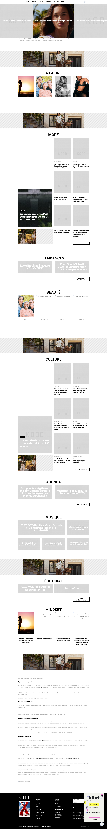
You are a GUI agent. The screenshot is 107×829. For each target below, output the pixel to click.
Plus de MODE (81, 243)
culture (80, 740)
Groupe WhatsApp (40, 812)
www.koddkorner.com (74, 758)
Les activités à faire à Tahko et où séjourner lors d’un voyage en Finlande (81, 425)
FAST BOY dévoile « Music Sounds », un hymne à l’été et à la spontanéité (41, 528)
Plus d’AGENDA (81, 504)
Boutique (57, 800)
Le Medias (38, 816)
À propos (20, 826)
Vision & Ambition (25, 99)
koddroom (41, 758)
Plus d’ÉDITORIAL (81, 599)
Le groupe (57, 799)
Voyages (56, 386)
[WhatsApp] (77, 1)
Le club (56, 804)
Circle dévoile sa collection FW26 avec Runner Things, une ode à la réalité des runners (34, 217)
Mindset (56, 1)
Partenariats (44, 319)
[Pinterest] (80, 1)
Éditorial (48, 1)
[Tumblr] (78, 1)
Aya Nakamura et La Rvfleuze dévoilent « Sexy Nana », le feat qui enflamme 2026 (78, 528)
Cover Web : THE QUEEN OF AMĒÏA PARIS (35, 588)
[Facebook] (75, 1)
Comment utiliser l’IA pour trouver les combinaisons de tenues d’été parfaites (35, 443)
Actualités (57, 802)
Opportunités (37, 826)
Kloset (75, 161)
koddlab (36, 758)
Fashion (40, 687)
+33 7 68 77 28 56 (58, 814)
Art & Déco (76, 386)
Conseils (62, 319)
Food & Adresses (58, 421)
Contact (24, 826)
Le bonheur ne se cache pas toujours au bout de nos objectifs (26, 104)
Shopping (22, 210)
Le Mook (38, 818)
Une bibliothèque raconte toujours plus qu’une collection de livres (80, 390)
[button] (53, 108)
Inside (63, 1)
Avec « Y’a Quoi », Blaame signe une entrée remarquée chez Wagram (78, 544)
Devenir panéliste (40, 814)
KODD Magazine (41, 740)
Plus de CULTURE (81, 469)
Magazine (26, 38)
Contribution (43, 826)
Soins (44, 99)
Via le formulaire (58, 815)
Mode (27, 1)
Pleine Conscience (63, 636)
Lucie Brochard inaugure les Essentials (35, 267)
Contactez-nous (57, 817)
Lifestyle (22, 437)
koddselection (31, 758)
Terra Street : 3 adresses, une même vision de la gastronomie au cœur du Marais (53, 21)
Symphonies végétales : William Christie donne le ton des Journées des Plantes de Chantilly (35, 492)
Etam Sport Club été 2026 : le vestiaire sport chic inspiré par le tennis (72, 267)
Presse (56, 803)
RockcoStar (72, 588)
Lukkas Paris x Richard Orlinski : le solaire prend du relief (81, 166)
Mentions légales (50, 826)
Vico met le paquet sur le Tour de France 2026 (72, 492)
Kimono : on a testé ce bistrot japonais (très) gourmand (79, 460)
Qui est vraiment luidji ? (57, 721)
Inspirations (62, 99)
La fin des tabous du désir (44, 639)
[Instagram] (73, 1)
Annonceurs (39, 815)
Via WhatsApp (58, 812)
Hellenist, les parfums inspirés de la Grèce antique (62, 324)
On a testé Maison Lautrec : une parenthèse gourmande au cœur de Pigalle (62, 460)
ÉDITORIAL (81, 99)
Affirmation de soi (44, 636)
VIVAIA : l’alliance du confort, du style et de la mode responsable (80, 199)
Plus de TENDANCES (81, 279)
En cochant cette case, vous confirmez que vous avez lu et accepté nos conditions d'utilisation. (81, 809)
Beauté (34, 1)
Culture (40, 1)
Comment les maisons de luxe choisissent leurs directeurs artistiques (63, 104)
